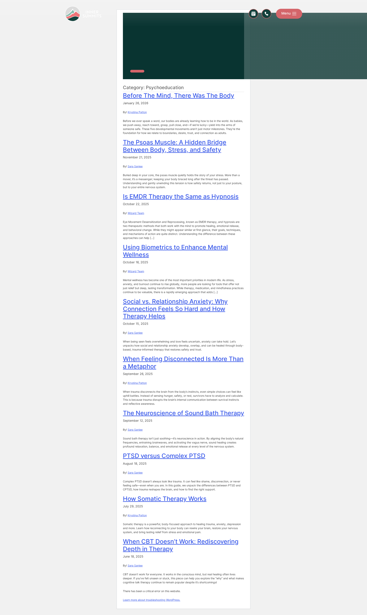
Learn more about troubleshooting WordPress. (151, 599)
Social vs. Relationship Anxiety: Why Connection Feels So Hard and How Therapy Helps (175, 309)
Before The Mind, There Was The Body (178, 95)
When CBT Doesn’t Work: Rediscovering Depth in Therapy (181, 545)
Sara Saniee (135, 166)
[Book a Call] (253, 14)
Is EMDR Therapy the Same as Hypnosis (181, 196)
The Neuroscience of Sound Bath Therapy (183, 413)
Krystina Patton (137, 112)
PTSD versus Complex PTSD (164, 455)
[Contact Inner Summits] (266, 14)
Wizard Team (136, 213)
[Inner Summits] (83, 13)
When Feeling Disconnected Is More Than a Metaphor (183, 362)
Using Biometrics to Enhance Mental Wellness (175, 250)
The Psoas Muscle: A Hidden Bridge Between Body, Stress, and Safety (174, 146)
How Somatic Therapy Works (164, 498)
